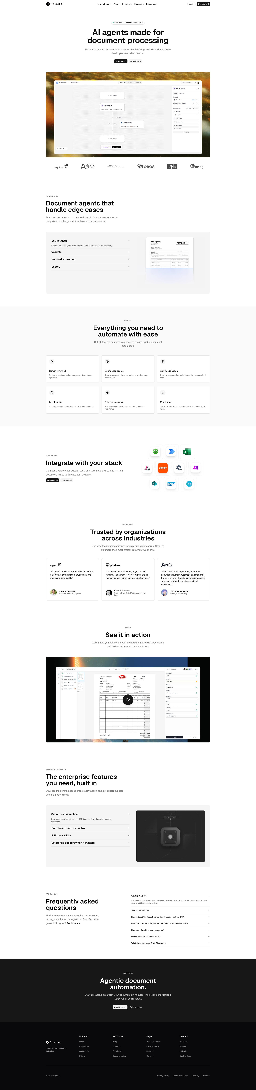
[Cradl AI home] (54, 4)
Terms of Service (153, 1041)
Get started (203, 4)
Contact (116, 1046)
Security (149, 1051)
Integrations (103, 4)
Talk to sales (136, 1007)
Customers (127, 4)
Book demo (135, 61)
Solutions (117, 1051)
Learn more (67, 480)
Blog (115, 1041)
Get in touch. (73, 923)
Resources (151, 4)
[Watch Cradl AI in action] (128, 699)
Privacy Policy (152, 1046)
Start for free (120, 1007)
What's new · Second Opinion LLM (127, 23)
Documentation (119, 1056)
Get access (52, 480)
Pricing (116, 4)
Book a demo (185, 1056)
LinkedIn (183, 1051)
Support (183, 1046)
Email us (183, 1041)
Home (81, 1041)
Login (191, 4)
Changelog (139, 4)
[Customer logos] (128, 166)
